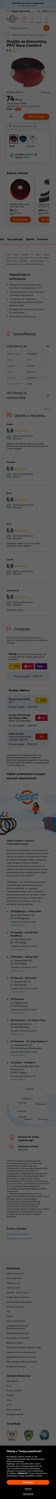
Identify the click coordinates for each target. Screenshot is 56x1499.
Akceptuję (28, 1482)
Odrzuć (28, 1488)
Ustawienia (28, 1494)
